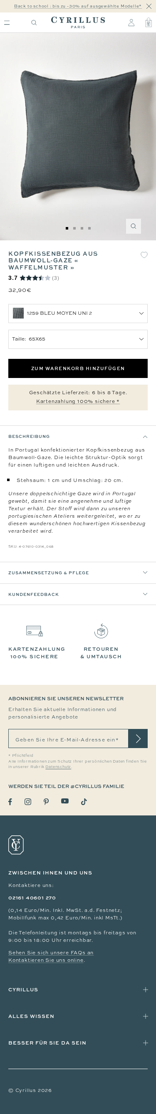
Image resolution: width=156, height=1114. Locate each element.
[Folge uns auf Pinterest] (46, 801)
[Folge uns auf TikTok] (84, 801)
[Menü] (7, 22)
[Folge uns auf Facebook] (10, 801)
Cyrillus (23, 989)
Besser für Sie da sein (47, 1042)
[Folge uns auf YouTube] (65, 801)
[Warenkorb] (148, 22)
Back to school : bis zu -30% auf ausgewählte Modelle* (78, 6)
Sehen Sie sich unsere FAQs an (51, 952)
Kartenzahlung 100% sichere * (78, 401)
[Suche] (34, 22)
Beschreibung (29, 436)
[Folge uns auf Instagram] (28, 801)
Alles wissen (31, 1016)
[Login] (131, 22)
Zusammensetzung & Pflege (48, 573)
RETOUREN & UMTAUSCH (101, 652)
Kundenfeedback (33, 594)
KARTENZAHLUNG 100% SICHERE (37, 652)
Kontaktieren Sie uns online (46, 960)
